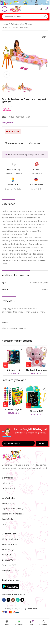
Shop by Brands (9, 544)
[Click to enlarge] (7, 74)
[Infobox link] (36, 183)
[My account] (40, 9)
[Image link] (11, 455)
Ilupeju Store (8, 488)
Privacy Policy (8, 503)
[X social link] (8, 600)
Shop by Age (8, 549)
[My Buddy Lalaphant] (36, 356)
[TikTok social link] (22, 600)
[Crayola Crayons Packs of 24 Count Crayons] (13, 396)
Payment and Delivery (12, 508)
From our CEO (9, 565)
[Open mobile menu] (5, 9)
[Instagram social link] (13, 600)
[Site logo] (15, 9)
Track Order (8, 519)
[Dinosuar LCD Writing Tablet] (36, 396)
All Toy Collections (11, 539)
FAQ (4, 524)
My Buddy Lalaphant (36, 370)
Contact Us (7, 560)
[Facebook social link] (4, 600)
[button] (5, 365)
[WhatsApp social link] (18, 600)
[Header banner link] (25, 2)
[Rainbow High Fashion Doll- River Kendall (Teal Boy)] (13, 357)
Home (5, 24)
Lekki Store (7, 483)
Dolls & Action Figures (21, 24)
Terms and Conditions (13, 514)
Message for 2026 (10, 570)
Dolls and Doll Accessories (15, 27)
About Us (6, 555)
